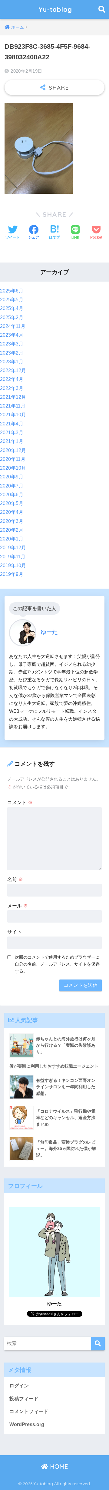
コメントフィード (28, 1411)
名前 (15, 879)
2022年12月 (13, 370)
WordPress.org (26, 1424)
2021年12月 (13, 397)
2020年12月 (13, 450)
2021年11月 (12, 405)
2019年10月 (13, 565)
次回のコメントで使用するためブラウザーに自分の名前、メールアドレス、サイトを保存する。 (57, 964)
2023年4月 (11, 335)
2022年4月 (11, 379)
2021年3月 (11, 432)
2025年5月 (11, 299)
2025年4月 (11, 308)
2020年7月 (11, 485)
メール (17, 905)
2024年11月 (12, 326)
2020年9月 (11, 476)
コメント (20, 802)
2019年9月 (11, 574)
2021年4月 (11, 423)
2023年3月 (11, 343)
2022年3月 (11, 388)
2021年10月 (13, 414)
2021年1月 (11, 441)
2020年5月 (11, 503)
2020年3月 (11, 521)
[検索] (98, 1343)
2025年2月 (11, 317)
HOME (58, 1466)
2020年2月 (11, 530)
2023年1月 (11, 361)
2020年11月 (12, 459)
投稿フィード (23, 1398)
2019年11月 (12, 556)
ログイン (19, 1385)
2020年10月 (13, 468)
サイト (14, 931)
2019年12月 (13, 547)
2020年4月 (11, 512)
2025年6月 (11, 290)
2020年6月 (11, 494)
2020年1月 (11, 538)
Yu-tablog (55, 9)
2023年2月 (11, 352)
